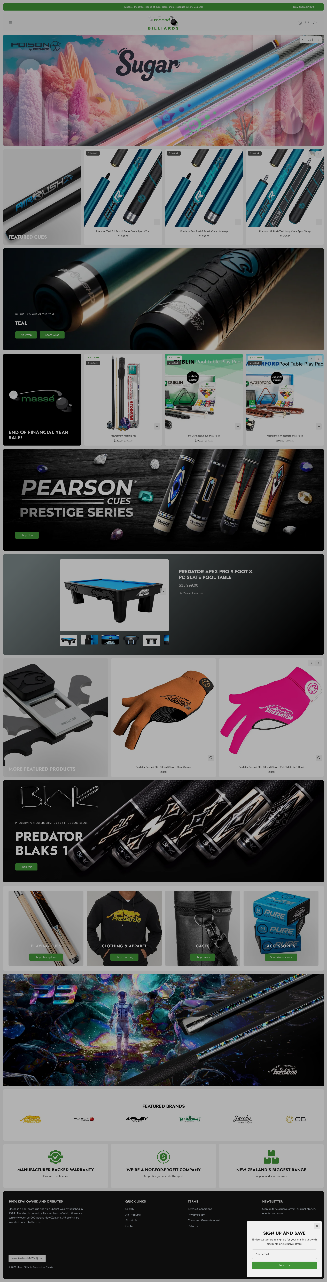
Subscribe (284, 1265)
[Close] (317, 1226)
